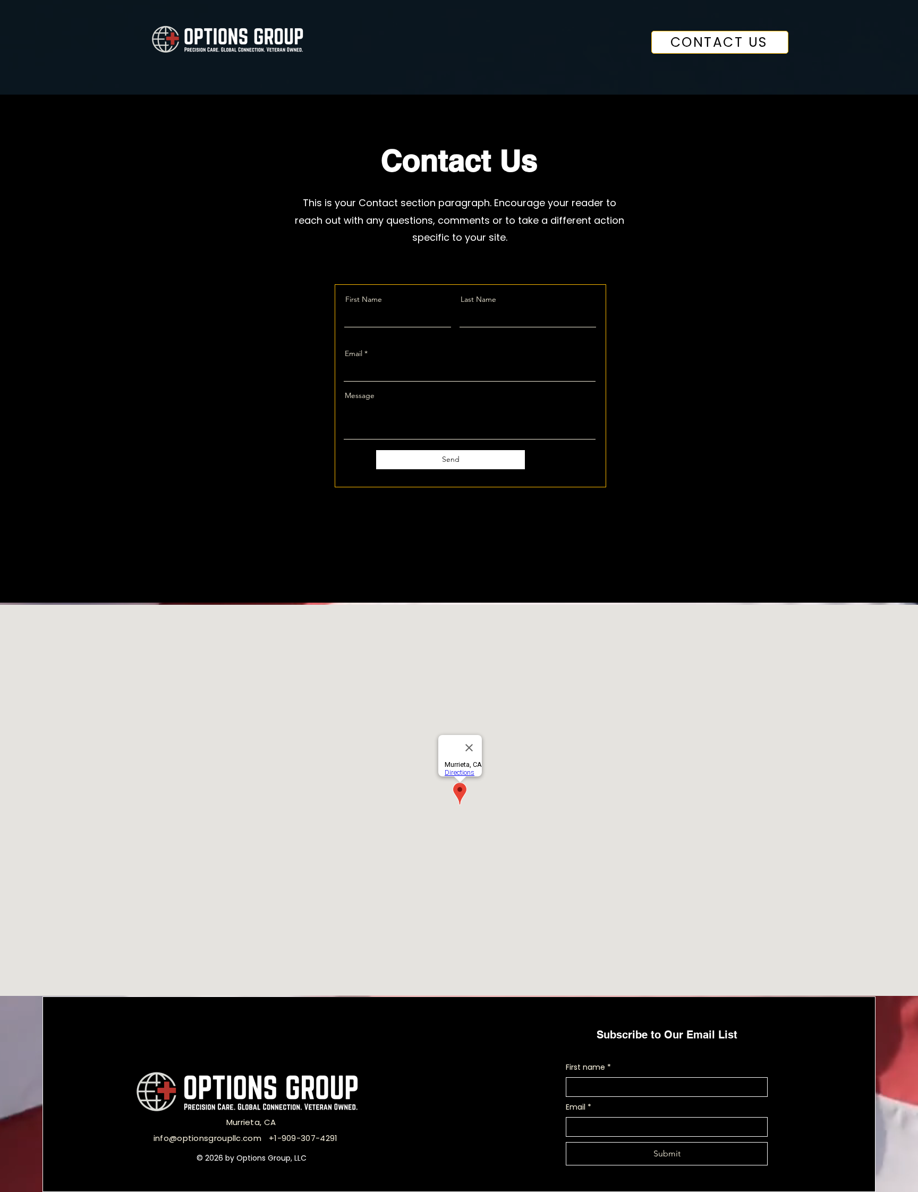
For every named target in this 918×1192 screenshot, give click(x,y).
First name (588, 1067)
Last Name (478, 299)
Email (353, 353)
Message (360, 395)
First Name (363, 299)
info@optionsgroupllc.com (207, 1138)
